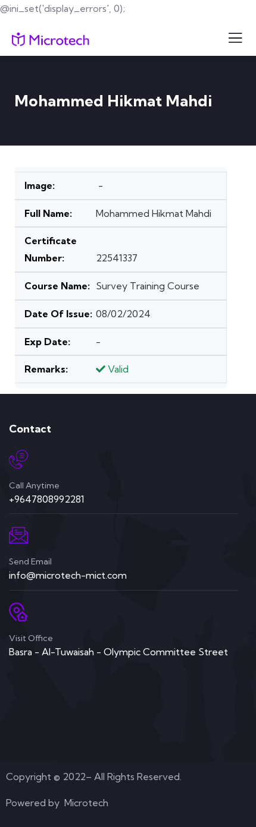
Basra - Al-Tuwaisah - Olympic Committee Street (118, 652)
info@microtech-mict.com (68, 575)
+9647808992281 (47, 499)
